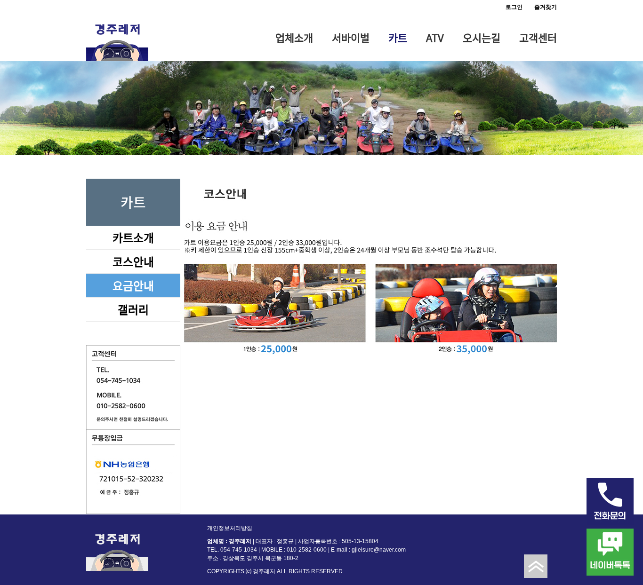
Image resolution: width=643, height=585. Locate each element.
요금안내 (133, 285)
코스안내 (133, 261)
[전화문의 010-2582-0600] (610, 501)
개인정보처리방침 (229, 528)
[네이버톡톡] (610, 552)
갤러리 (133, 309)
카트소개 (133, 237)
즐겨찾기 (545, 7)
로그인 (514, 7)
